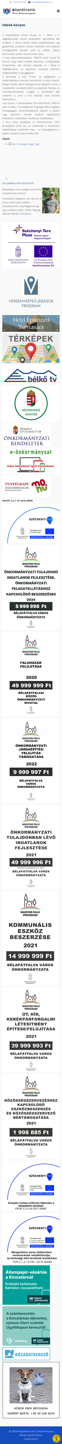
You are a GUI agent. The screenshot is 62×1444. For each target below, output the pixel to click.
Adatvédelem (31, 1438)
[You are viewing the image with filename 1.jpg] (34, 159)
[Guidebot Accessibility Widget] (56, 1438)
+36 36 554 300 (19, 2)
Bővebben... (26, 213)
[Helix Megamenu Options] (58, 11)
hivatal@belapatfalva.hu (42, 2)
